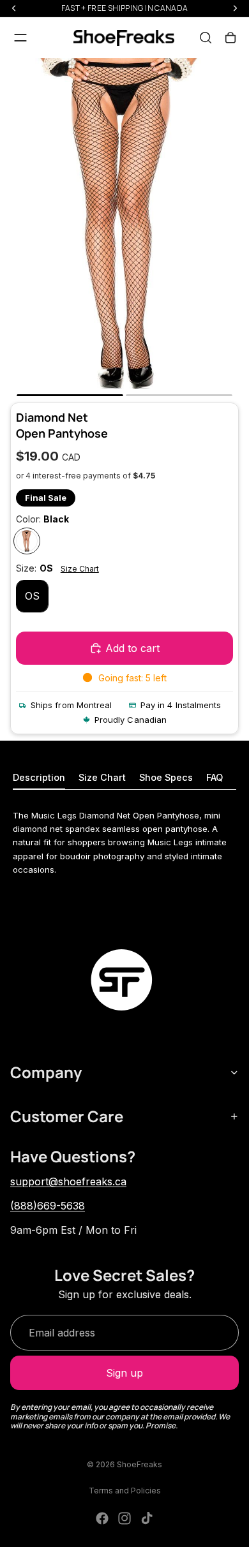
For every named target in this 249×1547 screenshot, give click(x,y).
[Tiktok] (147, 1518)
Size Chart (80, 569)
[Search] (206, 38)
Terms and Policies (125, 1490)
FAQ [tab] (214, 777)
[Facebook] (102, 1518)
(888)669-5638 (47, 1205)
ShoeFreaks (139, 1464)
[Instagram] (124, 1518)
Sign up (124, 1372)
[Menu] (20, 37)
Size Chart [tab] (102, 777)
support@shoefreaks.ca (68, 1181)
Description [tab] (39, 777)
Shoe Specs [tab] (166, 777)
